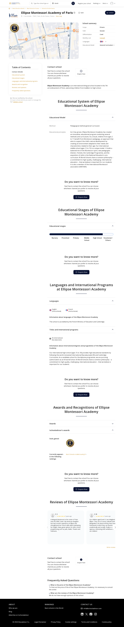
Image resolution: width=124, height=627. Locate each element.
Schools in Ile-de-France (48, 8)
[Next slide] (115, 527)
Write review (111, 547)
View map (59, 16)
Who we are (13, 608)
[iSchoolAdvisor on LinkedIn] (82, 614)
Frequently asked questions (21, 91)
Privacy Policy (56, 622)
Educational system (18, 75)
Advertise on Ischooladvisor (19, 615)
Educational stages (18, 78)
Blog (10, 612)
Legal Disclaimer (40, 622)
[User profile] (112, 3)
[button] (81, 117)
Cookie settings (71, 622)
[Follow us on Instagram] (95, 614)
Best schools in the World (54, 608)
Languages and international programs (25, 81)
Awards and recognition (20, 84)
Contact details (17, 72)
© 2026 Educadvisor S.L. (21, 622)
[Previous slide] (47, 527)
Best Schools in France (33, 8)
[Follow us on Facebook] (91, 614)
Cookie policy (107, 622)
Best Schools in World (18, 8)
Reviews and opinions (19, 87)
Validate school (18, 102)
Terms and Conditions (89, 622)
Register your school (84, 3)
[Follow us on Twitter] (86, 614)
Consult (102, 38)
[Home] (9, 8)
